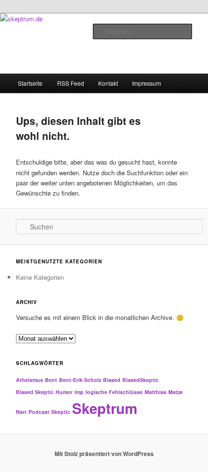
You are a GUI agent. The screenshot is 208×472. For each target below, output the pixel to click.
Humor (64, 392)
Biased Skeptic (35, 392)
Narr (21, 411)
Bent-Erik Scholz (80, 379)
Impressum (146, 83)
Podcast (39, 411)
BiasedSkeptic (140, 379)
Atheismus (29, 379)
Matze (175, 392)
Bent (51, 379)
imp (79, 392)
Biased (111, 379)
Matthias (155, 392)
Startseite (30, 83)
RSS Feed (70, 83)
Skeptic (60, 411)
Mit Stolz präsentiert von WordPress (104, 453)
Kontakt (108, 83)
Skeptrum (104, 408)
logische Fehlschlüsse (114, 392)
